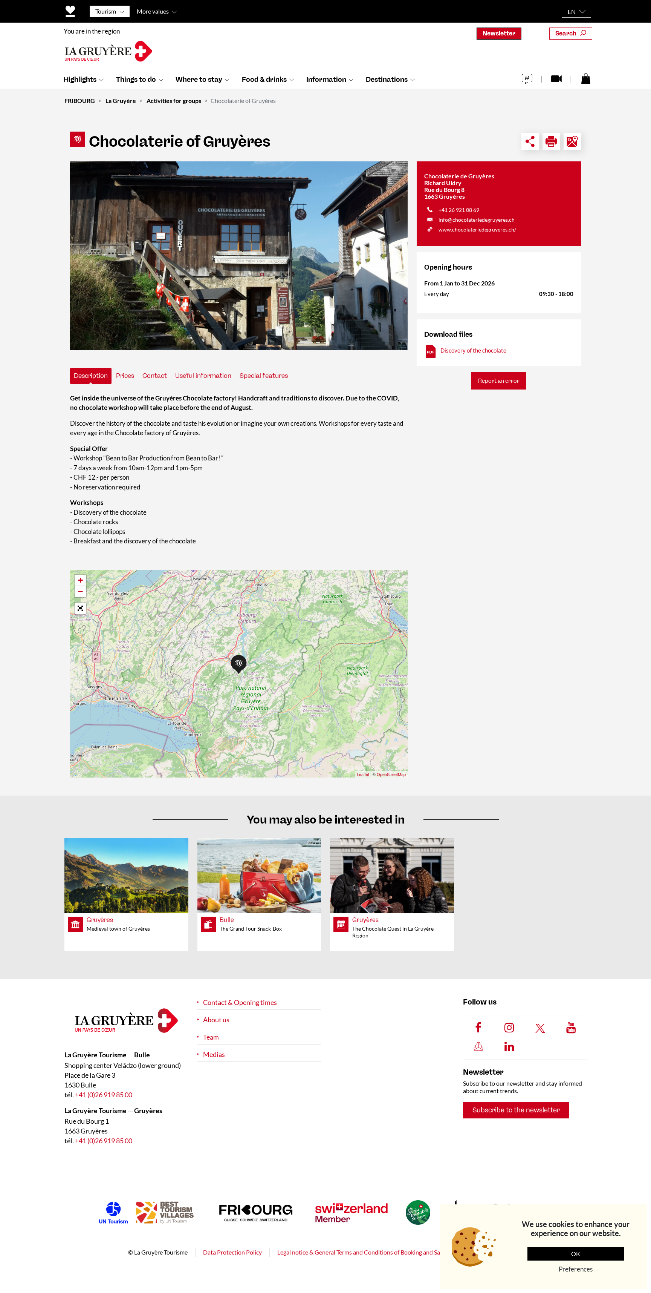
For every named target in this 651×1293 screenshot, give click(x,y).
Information (326, 79)
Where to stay (199, 79)
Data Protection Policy (232, 1252)
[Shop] (586, 78)
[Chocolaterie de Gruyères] (239, 255)
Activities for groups (174, 100)
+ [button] (80, 580)
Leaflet (363, 774)
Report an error (499, 380)
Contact (154, 375)
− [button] (80, 591)
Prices (125, 375)
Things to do (136, 79)
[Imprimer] (551, 141)
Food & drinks (264, 79)
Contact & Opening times (240, 1002)
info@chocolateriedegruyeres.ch (477, 219)
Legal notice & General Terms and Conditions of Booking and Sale (361, 1252)
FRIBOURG (79, 100)
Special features (264, 375)
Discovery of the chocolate (473, 350)
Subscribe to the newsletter (516, 1110)
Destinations (387, 79)
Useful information (203, 375)
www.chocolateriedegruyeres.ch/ (477, 229)
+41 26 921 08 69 (459, 210)
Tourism (105, 11)
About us (216, 1020)
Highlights (80, 79)
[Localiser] (572, 141)
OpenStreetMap (391, 774)
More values (153, 11)
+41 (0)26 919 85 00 (103, 1095)
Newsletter (499, 33)
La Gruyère (120, 100)
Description (91, 375)
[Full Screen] (80, 608)
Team (211, 1037)
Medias (214, 1054)
